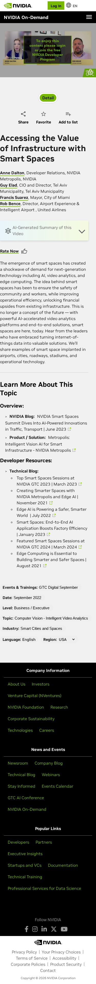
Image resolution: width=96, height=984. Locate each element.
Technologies (20, 730)
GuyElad (8, 185)
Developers (18, 842)
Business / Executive (31, 608)
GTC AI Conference (26, 797)
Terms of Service (32, 958)
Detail (48, 97)
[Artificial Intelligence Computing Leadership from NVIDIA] (18, 5)
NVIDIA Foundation (26, 707)
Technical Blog (21, 774)
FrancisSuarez (14, 197)
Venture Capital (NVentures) (34, 695)
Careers (46, 730)
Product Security (66, 964)
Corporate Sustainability (31, 718)
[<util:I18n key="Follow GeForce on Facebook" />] (26, 929)
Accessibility (64, 958)
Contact (48, 970)
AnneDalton (12, 172)
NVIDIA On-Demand (27, 809)
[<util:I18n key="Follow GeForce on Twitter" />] (54, 929)
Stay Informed (21, 786)
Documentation (63, 865)
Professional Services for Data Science (44, 888)
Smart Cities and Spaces (41, 628)
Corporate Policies (28, 964)
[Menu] (89, 17)
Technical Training (25, 876)
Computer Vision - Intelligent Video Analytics (51, 618)
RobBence (10, 203)
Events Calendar (57, 786)
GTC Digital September (58, 587)
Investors (40, 684)
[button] (44, 230)
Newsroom (18, 763)
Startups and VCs (24, 865)
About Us (16, 684)
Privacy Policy (24, 951)
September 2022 (27, 598)
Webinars (51, 774)
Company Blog (49, 763)
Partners (44, 842)
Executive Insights (25, 853)
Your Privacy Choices (61, 951)
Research (59, 707)
